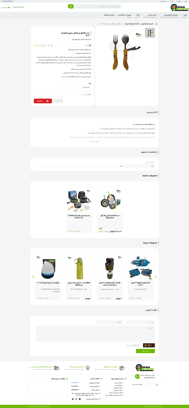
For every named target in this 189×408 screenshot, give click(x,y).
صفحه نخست (118, 383)
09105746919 (74, 382)
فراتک (28, 406)
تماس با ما (163, 1)
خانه (186, 1)
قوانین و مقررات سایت (116, 392)
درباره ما (179, 1)
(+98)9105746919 (6, 1)
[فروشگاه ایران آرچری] (180, 7)
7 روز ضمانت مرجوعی (111, 367)
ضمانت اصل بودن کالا (76, 367)
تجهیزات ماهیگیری (125, 16)
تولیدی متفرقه (109, 15)
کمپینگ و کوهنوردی (169, 16)
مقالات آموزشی (118, 387)
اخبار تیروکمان (118, 390)
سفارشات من (119, 385)
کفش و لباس (150, 16)
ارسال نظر (145, 351)
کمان (184, 16)
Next (30, 367)
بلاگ (172, 1)
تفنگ (137, 16)
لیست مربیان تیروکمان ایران (114, 395)
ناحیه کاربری (17, 7)
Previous (125, 367)
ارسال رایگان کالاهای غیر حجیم (42, 367)
